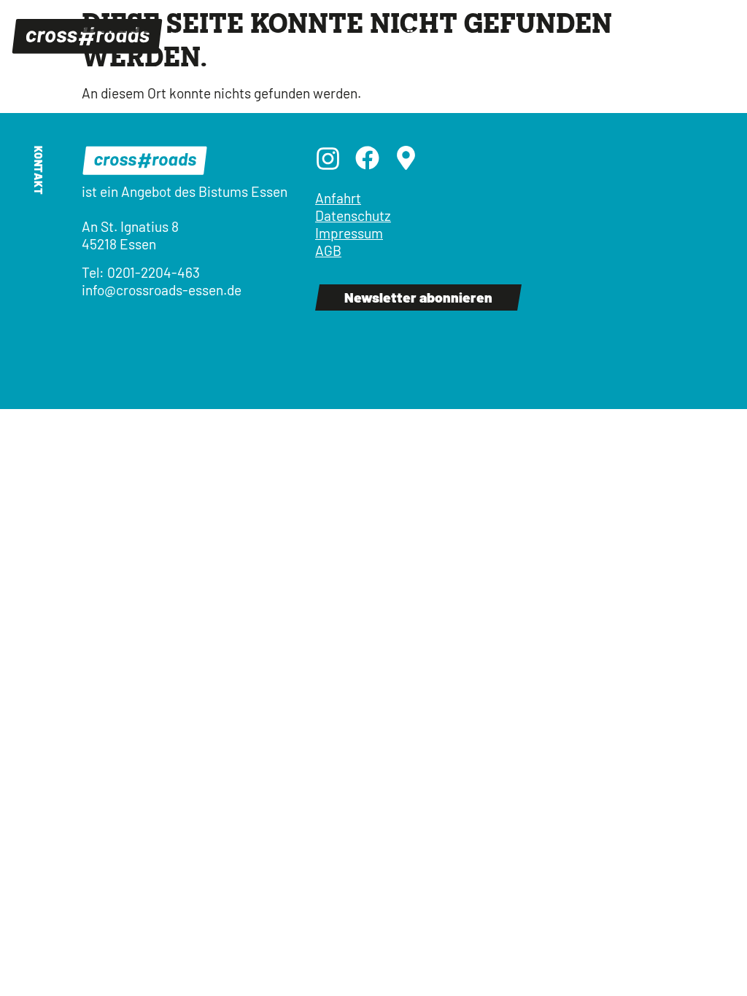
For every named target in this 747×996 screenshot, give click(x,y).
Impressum (349, 233)
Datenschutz (353, 215)
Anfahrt (338, 198)
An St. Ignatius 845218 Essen (130, 235)
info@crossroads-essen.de (161, 289)
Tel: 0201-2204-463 (141, 272)
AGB (328, 250)
